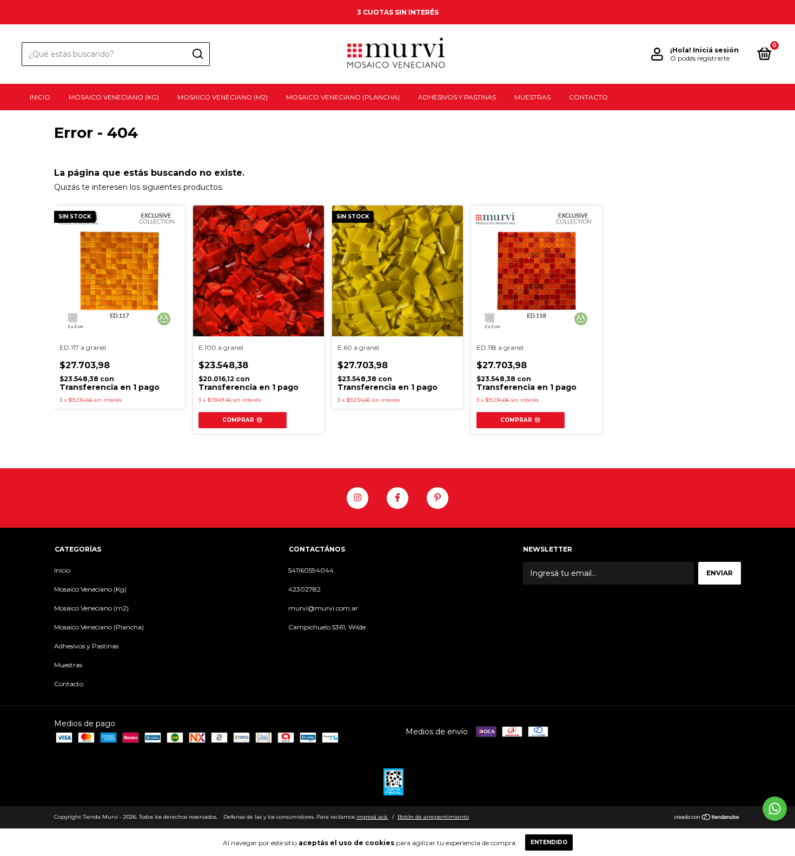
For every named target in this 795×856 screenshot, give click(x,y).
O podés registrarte (700, 58)
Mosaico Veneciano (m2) (222, 97)
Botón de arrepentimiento (433, 816)
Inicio (40, 97)
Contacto (588, 97)
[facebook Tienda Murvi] (397, 498)
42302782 (304, 589)
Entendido (549, 842)
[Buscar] (197, 54)
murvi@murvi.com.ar (323, 608)
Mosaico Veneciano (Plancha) (343, 97)
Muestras (532, 97)
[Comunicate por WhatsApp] (775, 809)
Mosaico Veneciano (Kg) (114, 97)
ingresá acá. (372, 816)
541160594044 (311, 570)
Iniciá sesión (716, 50)
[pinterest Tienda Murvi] (437, 498)
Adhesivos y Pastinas (457, 97)
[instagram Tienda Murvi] (357, 498)
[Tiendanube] (707, 818)
